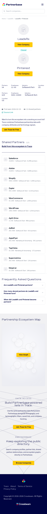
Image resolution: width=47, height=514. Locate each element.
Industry (25, 85)
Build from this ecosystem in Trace (17, 146)
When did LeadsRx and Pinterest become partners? (20, 301)
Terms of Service (25, 486)
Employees (14, 85)
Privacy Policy (10, 489)
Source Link (8, 112)
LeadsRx (10, 18)
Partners (5, 85)
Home (4, 18)
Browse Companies (23, 463)
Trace (6, 486)
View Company (23, 45)
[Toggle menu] (42, 4)
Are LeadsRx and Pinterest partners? (18, 285)
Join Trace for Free (11, 130)
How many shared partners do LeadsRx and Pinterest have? (21, 292)
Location (41, 85)
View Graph (23, 355)
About (13, 486)
